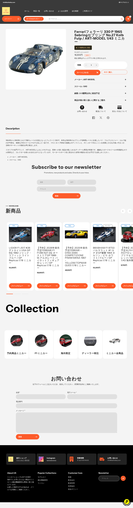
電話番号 (19, 401)
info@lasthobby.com (9, 2)
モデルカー (42, 477)
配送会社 (71, 480)
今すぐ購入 (108, 72)
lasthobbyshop (51, 460)
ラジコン (41, 483)
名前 (18, 392)
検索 (69, 477)
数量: (79, 65)
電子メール (72, 392)
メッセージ (20, 411)
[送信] (123, 478)
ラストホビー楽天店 (22, 460)
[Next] (129, 211)
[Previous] (123, 211)
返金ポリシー (73, 489)
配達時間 (71, 483)
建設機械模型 (43, 480)
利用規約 (71, 486)
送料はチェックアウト (85, 58)
